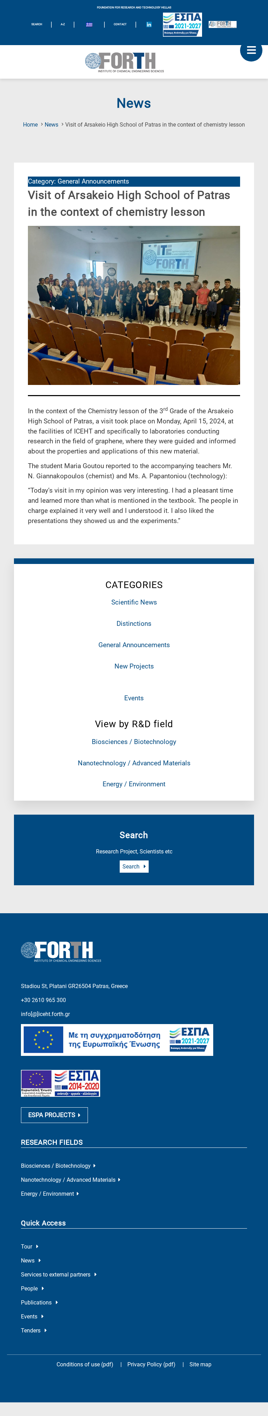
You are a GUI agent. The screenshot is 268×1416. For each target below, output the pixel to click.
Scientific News (134, 602)
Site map (200, 1364)
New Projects (134, 666)
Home (30, 124)
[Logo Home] (134, 62)
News (51, 124)
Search (131, 866)
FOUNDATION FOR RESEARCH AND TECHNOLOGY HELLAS (134, 7)
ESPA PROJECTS (51, 1114)
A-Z (63, 24)
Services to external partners (56, 1274)
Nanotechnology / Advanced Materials (134, 763)
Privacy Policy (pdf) (152, 1364)
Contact (120, 24)
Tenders (31, 1330)
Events (134, 698)
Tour (27, 1246)
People (30, 1288)
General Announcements (134, 645)
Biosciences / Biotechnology (134, 742)
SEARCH (36, 24)
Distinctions (134, 624)
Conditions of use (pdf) (85, 1364)
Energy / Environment (134, 784)
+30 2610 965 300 (43, 1000)
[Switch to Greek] (89, 25)
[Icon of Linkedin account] (149, 24)
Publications (37, 1302)
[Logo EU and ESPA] (182, 25)
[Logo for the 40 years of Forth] (222, 24)
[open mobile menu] (251, 50)
